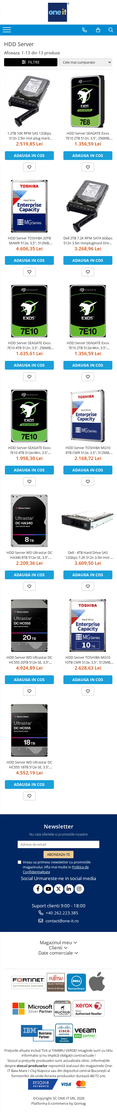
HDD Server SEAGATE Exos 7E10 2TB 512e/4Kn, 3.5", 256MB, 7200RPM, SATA (88, 345)
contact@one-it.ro (61, 920)
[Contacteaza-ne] (84, 30)
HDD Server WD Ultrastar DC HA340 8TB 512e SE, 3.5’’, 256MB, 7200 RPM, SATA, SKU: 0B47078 (29, 555)
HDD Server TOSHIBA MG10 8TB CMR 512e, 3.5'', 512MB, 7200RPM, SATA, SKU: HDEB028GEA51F (88, 450)
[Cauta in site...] (111, 30)
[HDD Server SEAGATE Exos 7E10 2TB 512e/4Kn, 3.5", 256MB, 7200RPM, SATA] (87, 311)
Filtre (33, 62)
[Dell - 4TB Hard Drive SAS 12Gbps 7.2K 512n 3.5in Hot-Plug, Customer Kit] (87, 520)
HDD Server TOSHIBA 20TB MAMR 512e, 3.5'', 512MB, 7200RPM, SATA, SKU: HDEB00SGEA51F (29, 240)
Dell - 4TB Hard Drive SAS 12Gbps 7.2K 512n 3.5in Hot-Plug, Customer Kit (87, 555)
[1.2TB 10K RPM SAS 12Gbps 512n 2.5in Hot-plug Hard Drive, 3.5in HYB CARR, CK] (29, 101)
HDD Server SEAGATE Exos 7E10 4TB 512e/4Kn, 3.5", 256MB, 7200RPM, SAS (29, 450)
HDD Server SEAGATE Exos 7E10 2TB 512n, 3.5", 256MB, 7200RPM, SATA (88, 136)
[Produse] (7, 31)
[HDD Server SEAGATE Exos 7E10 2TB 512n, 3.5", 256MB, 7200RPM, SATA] (87, 101)
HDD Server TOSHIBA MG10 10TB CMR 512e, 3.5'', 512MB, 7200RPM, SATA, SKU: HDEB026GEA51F (88, 660)
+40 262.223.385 (61, 913)
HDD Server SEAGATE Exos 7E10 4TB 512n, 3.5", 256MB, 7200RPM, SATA (29, 345)
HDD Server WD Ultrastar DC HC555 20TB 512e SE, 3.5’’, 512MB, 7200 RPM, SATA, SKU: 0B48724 (29, 660)
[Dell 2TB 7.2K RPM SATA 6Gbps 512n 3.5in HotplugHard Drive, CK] (87, 206)
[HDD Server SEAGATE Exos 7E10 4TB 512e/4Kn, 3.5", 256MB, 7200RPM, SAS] (29, 415)
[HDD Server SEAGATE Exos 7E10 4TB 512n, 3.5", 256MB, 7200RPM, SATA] (29, 311)
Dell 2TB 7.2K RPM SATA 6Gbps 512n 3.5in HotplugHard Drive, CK (87, 240)
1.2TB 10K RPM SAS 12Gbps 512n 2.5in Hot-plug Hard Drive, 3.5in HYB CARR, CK (29, 136)
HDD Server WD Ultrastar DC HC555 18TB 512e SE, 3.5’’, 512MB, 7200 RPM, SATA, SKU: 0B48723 (29, 765)
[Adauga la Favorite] (29, 167)
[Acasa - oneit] (58, 12)
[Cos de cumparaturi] (98, 30)
